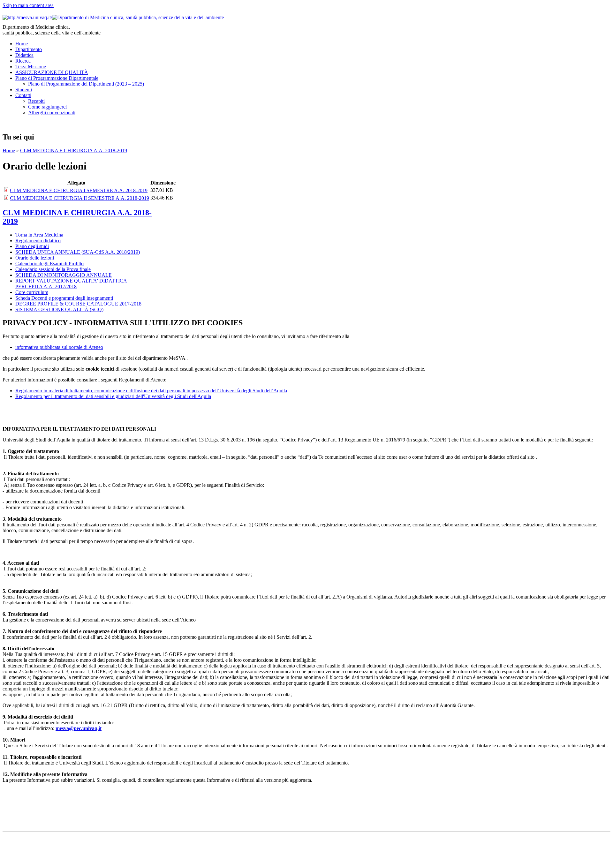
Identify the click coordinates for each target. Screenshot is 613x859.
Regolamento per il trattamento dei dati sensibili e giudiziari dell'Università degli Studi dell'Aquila (113, 396)
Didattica (24, 55)
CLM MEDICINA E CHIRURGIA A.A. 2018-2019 (73, 150)
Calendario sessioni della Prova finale (53, 269)
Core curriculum (31, 292)
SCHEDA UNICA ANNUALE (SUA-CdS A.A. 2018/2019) (77, 252)
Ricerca (23, 61)
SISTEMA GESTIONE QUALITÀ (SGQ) (59, 309)
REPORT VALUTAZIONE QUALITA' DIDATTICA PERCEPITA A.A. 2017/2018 (71, 283)
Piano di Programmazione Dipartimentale (56, 78)
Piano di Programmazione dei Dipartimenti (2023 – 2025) (86, 84)
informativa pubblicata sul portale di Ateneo (59, 347)
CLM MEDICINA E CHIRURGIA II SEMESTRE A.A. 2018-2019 (79, 198)
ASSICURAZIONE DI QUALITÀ (51, 72)
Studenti (23, 89)
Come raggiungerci (47, 106)
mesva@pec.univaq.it (79, 728)
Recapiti (36, 101)
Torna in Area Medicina (39, 234)
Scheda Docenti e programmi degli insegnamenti (64, 298)
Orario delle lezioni (34, 257)
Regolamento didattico (38, 240)
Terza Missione (30, 66)
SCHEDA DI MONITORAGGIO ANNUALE (63, 275)
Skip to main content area (28, 5)
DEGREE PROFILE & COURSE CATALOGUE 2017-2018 (78, 303)
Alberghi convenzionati (51, 112)
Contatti (23, 95)
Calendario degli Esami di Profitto (49, 263)
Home (21, 43)
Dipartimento (28, 49)
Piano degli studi (32, 246)
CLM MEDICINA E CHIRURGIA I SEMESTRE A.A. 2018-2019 (79, 190)
